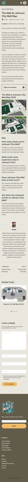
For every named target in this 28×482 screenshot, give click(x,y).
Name (4, 356)
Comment (6, 333)
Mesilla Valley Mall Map (6, 269)
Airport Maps (6, 441)
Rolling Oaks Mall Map (22, 269)
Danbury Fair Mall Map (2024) (13, 304)
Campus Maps (6, 450)
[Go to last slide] (4, 297)
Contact (4, 461)
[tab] (12, 311)
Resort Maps (6, 443)
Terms (4, 468)
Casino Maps (6, 448)
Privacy (4, 466)
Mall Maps (10, 9)
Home (4, 9)
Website (5, 371)
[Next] (24, 297)
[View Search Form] (21, 3)
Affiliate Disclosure (8, 463)
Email (4, 364)
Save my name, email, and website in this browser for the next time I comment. (14, 377)
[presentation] (14, 293)
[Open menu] (24, 3)
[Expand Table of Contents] (23, 87)
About (4, 459)
